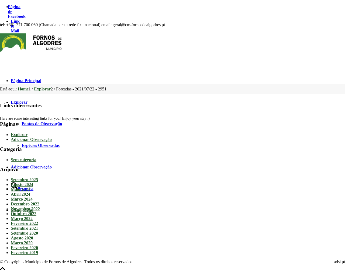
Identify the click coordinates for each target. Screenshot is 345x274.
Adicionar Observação (31, 139)
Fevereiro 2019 (24, 252)
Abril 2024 (20, 194)
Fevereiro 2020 (24, 247)
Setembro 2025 (24, 179)
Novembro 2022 (25, 209)
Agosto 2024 (22, 184)
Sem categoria (23, 159)
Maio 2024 (20, 189)
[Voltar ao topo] (2, 271)
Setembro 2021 (24, 228)
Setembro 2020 (24, 233)
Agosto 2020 (22, 238)
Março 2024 (22, 199)
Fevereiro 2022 (24, 223)
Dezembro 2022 (25, 204)
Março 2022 (22, 218)
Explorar (19, 134)
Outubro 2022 (23, 213)
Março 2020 (22, 243)
